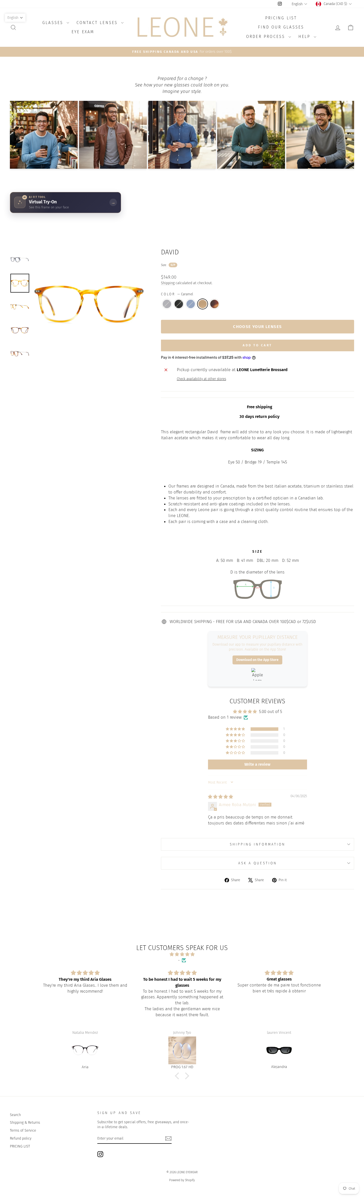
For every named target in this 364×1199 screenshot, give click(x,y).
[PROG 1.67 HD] (85, 1050)
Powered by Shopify (182, 1180)
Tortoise (214, 304)
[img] (220, 796)
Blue (191, 304)
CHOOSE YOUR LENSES (257, 326)
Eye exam (83, 31)
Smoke (167, 304)
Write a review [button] (257, 764)
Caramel (203, 304)
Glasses (53, 22)
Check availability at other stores (201, 379)
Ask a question (257, 863)
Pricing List (281, 18)
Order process (266, 36)
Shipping (168, 283)
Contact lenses (98, 22)
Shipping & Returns (25, 1122)
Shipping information (258, 844)
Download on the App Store (257, 660)
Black (179, 304)
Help (305, 36)
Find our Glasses (281, 27)
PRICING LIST (20, 1146)
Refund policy (20, 1138)
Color (177, 294)
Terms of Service (23, 1130)
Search (15, 1115)
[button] (236, 729)
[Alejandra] (182, 1050)
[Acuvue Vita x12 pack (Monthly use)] (279, 1050)
